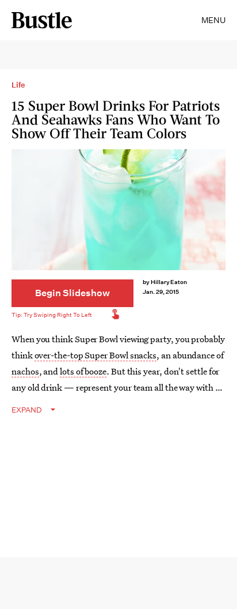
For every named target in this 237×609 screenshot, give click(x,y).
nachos (25, 371)
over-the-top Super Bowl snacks (96, 355)
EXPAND (27, 410)
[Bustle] (42, 20)
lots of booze (83, 371)
